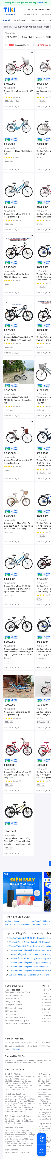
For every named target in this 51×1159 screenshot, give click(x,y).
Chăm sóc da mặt (11, 1130)
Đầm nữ (46, 1077)
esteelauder (21, 1060)
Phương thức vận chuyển (14, 1005)
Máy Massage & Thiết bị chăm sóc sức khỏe (20, 1136)
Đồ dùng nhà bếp (11, 1153)
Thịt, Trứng (17, 1097)
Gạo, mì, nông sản (17, 1103)
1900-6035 (15, 990)
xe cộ (37, 14)
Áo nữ (40, 1077)
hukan (23, 1062)
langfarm (16, 1062)
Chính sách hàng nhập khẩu (15, 1017)
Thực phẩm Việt (25, 1099)
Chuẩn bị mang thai (17, 1089)
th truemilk (31, 1060)
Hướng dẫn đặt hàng (12, 1002)
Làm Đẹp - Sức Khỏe (14, 1127)
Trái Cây (8, 1097)
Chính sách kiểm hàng (13, 1008)
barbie (39, 1060)
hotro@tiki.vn (24, 1021)
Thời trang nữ (44, 1074)
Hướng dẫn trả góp (12, 1014)
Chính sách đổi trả (11, 1011)
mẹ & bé (45, 14)
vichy (29, 1062)
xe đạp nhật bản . (12, 921)
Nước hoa (13, 1143)
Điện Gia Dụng (11, 1150)
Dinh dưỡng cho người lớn (18, 1085)
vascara (8, 1060)
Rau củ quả (13, 1099)
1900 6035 (15, 1049)
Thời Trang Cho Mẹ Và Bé (14, 1077)
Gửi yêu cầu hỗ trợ (12, 998)
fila (33, 1062)
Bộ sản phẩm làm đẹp (19, 1144)
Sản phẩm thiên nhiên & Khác (18, 1138)
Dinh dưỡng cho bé (17, 1083)
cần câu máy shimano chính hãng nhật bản (17, 924)
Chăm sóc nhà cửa (19, 1112)
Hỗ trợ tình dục (24, 1143)
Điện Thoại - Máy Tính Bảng (18, 1116)
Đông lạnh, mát (21, 1101)
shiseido (8, 1062)
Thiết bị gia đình (25, 1153)
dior (13, 1060)
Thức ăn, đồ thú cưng (17, 1109)
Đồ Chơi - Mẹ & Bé (13, 1074)
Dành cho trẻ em (16, 1107)
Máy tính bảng (15, 1123)
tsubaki (39, 1062)
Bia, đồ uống (13, 1105)
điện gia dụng (28, 14)
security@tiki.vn (24, 1024)
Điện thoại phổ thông (17, 1121)
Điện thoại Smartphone (13, 1119)
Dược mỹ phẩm (26, 1145)
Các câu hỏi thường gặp (14, 995)
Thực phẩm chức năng (17, 1133)
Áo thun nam (42, 1093)
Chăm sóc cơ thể (16, 1135)
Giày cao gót (43, 1113)
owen (45, 1060)
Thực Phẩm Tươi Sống (15, 1094)
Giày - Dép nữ (44, 1110)
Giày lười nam (43, 1126)
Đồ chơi (28, 1077)
